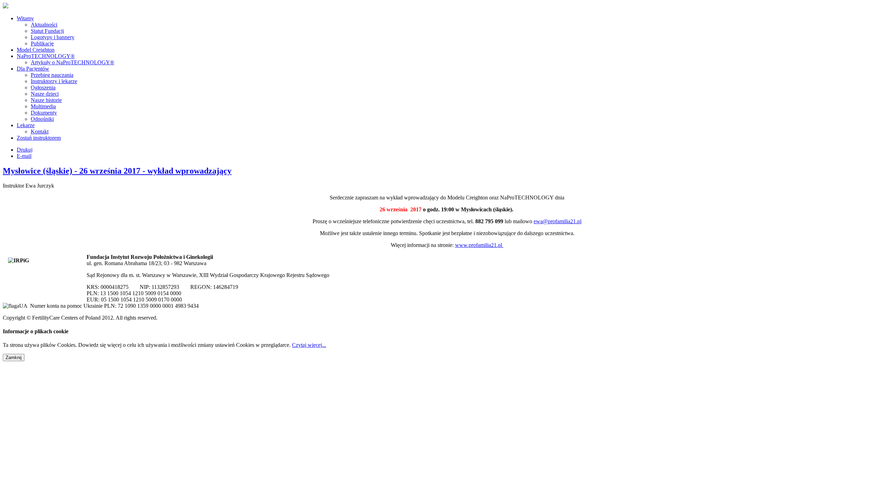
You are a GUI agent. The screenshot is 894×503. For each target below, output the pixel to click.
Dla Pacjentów (33, 69)
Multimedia (43, 106)
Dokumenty (44, 113)
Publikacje (42, 43)
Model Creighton (35, 50)
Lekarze (26, 125)
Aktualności (44, 25)
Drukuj (24, 150)
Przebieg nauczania (52, 75)
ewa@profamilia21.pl (557, 221)
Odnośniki (42, 119)
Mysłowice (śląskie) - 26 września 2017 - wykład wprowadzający (117, 170)
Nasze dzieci (45, 94)
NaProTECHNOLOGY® (46, 56)
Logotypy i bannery (52, 37)
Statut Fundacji (47, 31)
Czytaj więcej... (309, 345)
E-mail (24, 156)
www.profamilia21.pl (479, 245)
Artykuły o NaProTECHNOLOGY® (72, 62)
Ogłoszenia (43, 87)
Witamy (25, 18)
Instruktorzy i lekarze (54, 81)
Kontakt (40, 131)
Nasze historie (46, 100)
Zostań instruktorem (39, 138)
